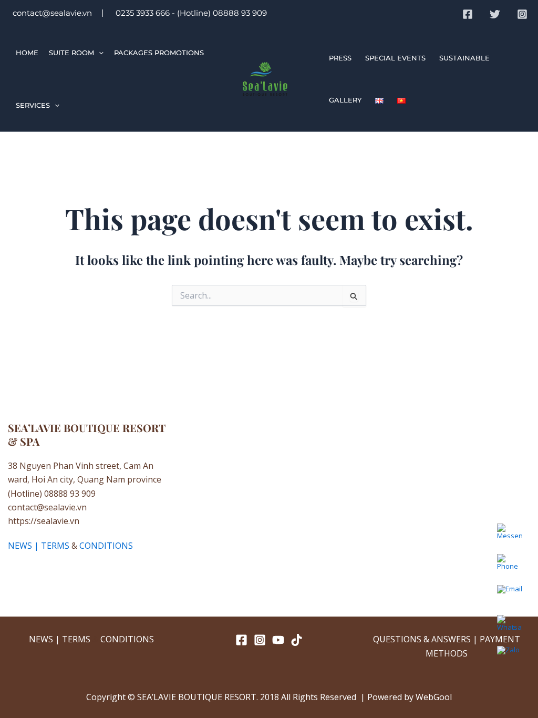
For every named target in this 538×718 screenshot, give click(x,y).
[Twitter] (495, 14)
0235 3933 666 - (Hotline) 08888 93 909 (190, 13)
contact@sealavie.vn (51, 13)
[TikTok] (297, 640)
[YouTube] (278, 640)
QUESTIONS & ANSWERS (422, 639)
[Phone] (509, 566)
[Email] (509, 597)
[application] (99, 53)
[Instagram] (522, 14)
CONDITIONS (106, 545)
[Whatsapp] (509, 627)
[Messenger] (509, 536)
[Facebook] (467, 14)
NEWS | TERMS (38, 545)
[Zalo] (509, 658)
